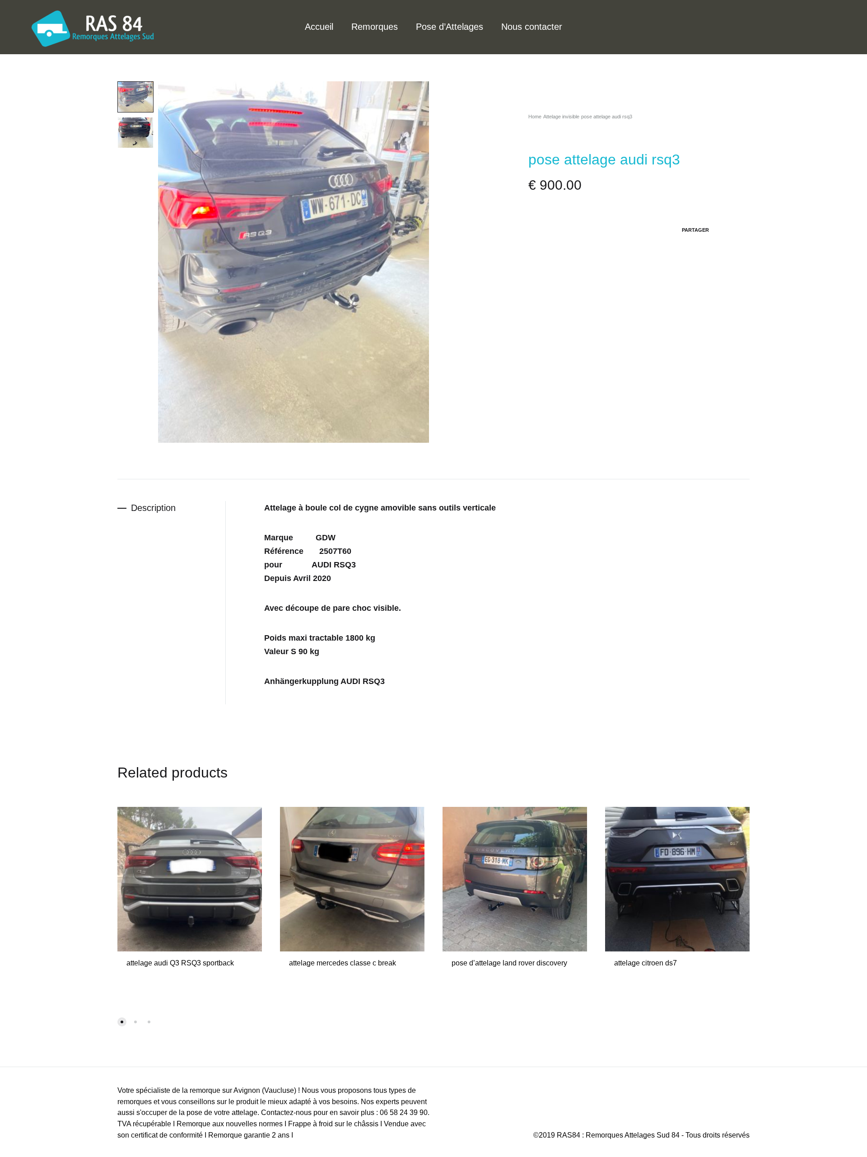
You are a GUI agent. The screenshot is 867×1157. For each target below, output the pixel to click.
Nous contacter (531, 27)
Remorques (374, 27)
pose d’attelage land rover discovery (509, 963)
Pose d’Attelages (449, 27)
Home (534, 116)
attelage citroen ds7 (645, 963)
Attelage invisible (561, 116)
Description (153, 508)
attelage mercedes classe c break (342, 963)
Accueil (319, 27)
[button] (121, 1021)
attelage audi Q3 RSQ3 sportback (180, 963)
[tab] (171, 508)
